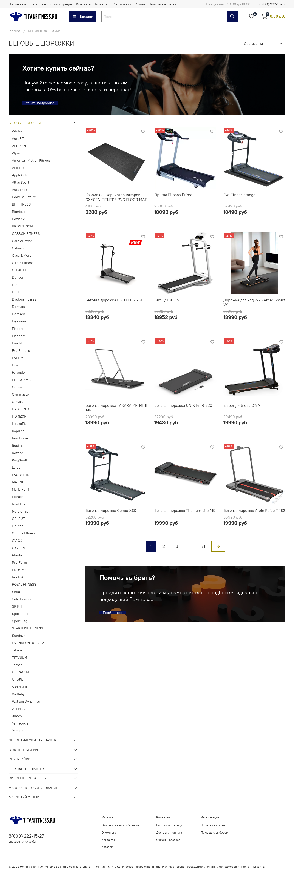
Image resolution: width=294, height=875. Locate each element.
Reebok (18, 577)
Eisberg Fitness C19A (241, 405)
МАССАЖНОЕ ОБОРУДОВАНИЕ (33, 788)
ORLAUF (18, 518)
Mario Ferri (20, 489)
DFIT (15, 292)
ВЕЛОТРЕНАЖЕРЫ (23, 750)
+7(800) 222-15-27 (271, 4)
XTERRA (18, 708)
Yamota (17, 730)
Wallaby (18, 694)
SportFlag (19, 621)
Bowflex (18, 219)
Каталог (86, 16)
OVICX (17, 540)
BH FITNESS (21, 204)
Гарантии (102, 4)
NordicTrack (21, 511)
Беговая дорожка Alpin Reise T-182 (254, 510)
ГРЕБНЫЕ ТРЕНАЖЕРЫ (27, 768)
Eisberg (18, 328)
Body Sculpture (24, 197)
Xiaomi (17, 716)
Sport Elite (20, 613)
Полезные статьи (213, 825)
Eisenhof (18, 336)
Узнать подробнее (40, 103)
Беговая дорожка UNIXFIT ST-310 (114, 300)
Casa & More (21, 255)
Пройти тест (112, 612)
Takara (17, 650)
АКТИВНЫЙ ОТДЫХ (24, 797)
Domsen (18, 314)
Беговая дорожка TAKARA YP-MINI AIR (116, 408)
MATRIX (18, 482)
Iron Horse (20, 438)
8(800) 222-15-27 (26, 836)
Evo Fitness (21, 350)
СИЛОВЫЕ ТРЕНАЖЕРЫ (27, 778)
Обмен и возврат (168, 840)
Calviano (18, 248)
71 (203, 546)
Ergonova (19, 321)
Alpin (16, 153)
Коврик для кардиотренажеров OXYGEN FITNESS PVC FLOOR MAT (116, 197)
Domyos (18, 306)
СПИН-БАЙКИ (20, 759)
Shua (16, 591)
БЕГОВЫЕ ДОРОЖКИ (25, 123)
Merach (17, 496)
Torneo (17, 665)
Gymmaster (21, 394)
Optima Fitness (24, 533)
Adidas (17, 131)
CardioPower (22, 241)
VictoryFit (19, 687)
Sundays (18, 635)
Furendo (18, 372)
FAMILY (17, 358)
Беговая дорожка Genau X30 (110, 510)
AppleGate (20, 175)
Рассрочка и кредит (56, 4)
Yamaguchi (20, 723)
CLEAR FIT (20, 270)
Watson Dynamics (26, 701)
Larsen (17, 467)
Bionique (19, 211)
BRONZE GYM (22, 226)
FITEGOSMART (23, 380)
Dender (17, 277)
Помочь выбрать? (162, 4)
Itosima (17, 445)
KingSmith (20, 460)
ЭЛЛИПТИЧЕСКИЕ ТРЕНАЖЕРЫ (34, 740)
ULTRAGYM (20, 672)
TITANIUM (19, 657)
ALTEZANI (19, 146)
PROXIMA (19, 570)
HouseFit (19, 423)
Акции (140, 4)
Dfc (14, 284)
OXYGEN (18, 548)
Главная (14, 31)
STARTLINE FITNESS (27, 628)
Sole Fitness (21, 599)
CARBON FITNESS (26, 233)
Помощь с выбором (214, 832)
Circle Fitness (23, 263)
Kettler (17, 453)
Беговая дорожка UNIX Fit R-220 (183, 405)
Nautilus (18, 504)
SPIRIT (17, 606)
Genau (17, 387)
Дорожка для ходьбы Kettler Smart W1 (254, 302)
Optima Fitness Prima (173, 194)
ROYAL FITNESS (24, 584)
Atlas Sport (20, 182)
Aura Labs (19, 189)
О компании (122, 4)
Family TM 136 (166, 300)
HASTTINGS (21, 409)
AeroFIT (18, 138)
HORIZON (19, 416)
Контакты (83, 4)
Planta (17, 555)
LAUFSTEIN (20, 475)
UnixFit (17, 679)
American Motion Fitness (31, 160)
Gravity (17, 401)
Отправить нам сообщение (120, 825)
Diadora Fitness (24, 299)
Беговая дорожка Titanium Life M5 (184, 510)
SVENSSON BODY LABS (30, 643)
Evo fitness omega (239, 194)
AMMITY (18, 168)
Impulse (18, 431)
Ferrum (17, 365)
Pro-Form (19, 562)
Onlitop (17, 526)
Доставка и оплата (23, 4)
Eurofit (17, 343)
